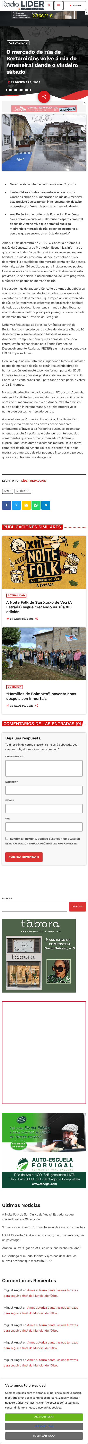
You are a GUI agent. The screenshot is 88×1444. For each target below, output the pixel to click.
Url (7, 818)
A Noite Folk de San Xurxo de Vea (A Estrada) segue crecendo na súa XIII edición (39, 607)
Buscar (7, 898)
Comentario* (14, 756)
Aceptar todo (44, 1417)
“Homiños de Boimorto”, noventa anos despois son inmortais (41, 696)
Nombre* (11, 782)
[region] (44, 1411)
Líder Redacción (33, 480)
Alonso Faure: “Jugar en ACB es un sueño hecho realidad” (41, 1248)
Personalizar (43, 1426)
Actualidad (18, 43)
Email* (10, 800)
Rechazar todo (44, 1436)
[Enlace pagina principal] (23, 5)
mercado (22, 491)
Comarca (14, 687)
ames (7, 491)
